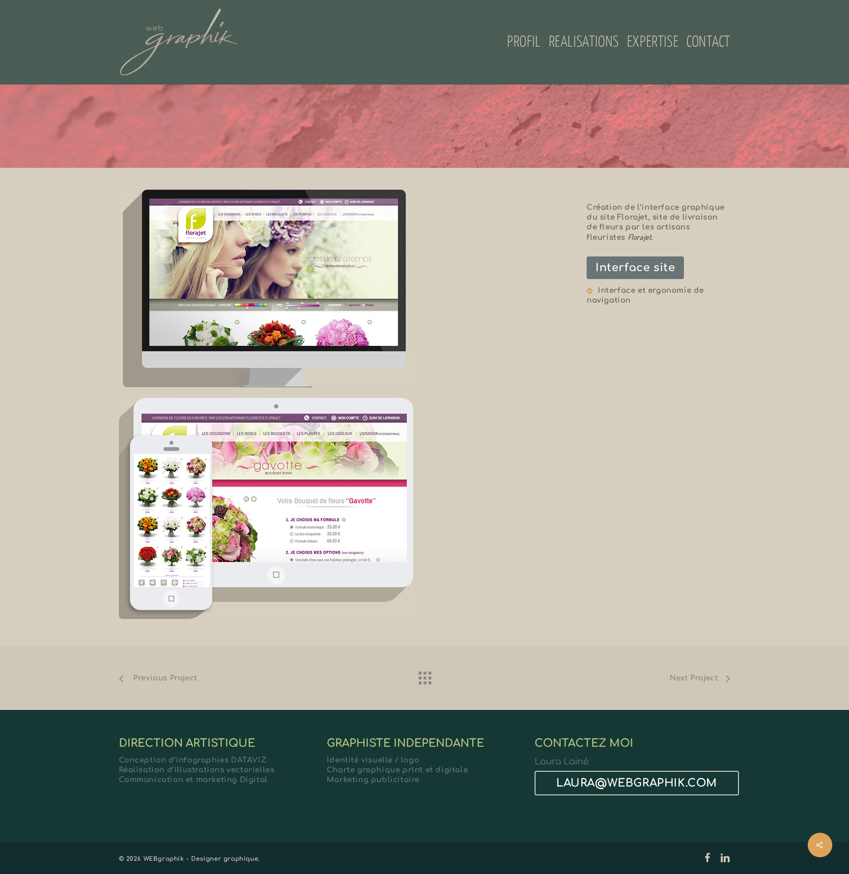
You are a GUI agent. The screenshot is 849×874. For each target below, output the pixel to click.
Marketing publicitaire (373, 780)
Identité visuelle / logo (373, 760)
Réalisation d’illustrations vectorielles (197, 770)
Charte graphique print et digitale (397, 770)
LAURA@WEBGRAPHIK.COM (636, 783)
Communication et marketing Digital (193, 780)
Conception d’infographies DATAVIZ (193, 760)
